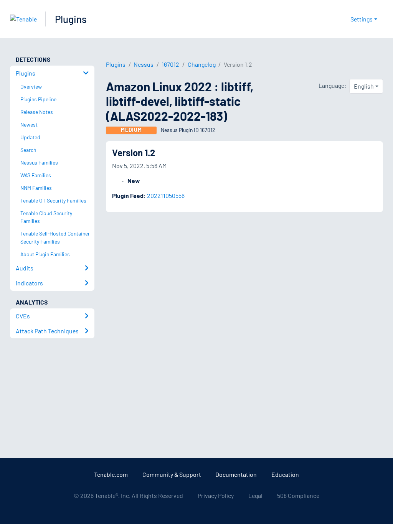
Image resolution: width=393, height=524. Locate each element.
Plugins (71, 19)
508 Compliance (298, 495)
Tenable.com (111, 474)
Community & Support (171, 474)
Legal (255, 495)
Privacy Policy (216, 495)
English (364, 86)
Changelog (202, 64)
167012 (170, 64)
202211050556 (166, 195)
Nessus (144, 64)
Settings (361, 19)
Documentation (236, 474)
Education (285, 474)
